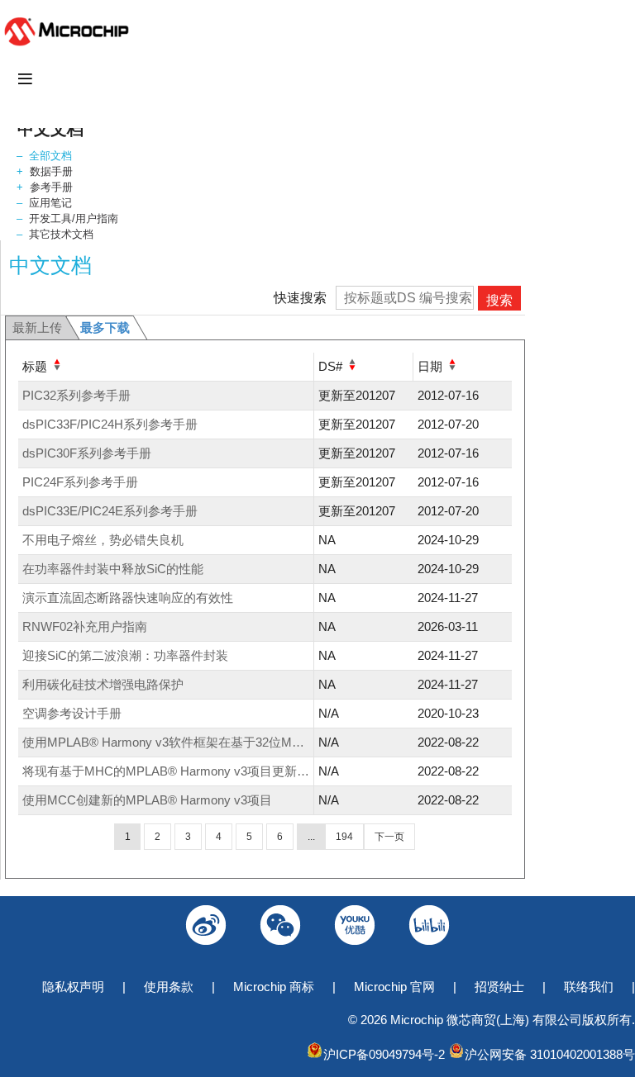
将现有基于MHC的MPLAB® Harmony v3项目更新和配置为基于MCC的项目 (229, 771)
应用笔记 (50, 203)
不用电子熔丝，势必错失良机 (103, 540)
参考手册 (51, 187)
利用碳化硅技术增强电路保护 (103, 684)
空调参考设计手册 (72, 713)
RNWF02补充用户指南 (84, 626)
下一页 (389, 836)
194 (344, 836)
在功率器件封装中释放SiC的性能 (112, 569)
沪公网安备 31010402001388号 (550, 1054)
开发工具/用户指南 (73, 218)
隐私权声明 (73, 987)
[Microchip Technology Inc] (70, 45)
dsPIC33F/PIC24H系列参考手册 (110, 424)
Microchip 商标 (273, 987)
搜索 (499, 300)
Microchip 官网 (394, 987)
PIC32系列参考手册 (76, 395)
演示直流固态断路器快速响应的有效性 (127, 598)
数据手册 (51, 171)
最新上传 (37, 327)
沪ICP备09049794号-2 (384, 1054)
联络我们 (589, 987)
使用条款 (168, 987)
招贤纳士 (499, 987)
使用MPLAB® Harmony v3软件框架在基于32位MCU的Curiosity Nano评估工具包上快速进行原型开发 (299, 742)
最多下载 (105, 327)
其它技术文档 (61, 234)
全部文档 (50, 155)
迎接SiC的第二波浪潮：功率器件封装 (125, 655)
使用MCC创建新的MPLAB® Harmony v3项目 (147, 800)
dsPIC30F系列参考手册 (86, 453)
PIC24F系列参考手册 (80, 482)
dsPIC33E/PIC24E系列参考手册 (110, 511)
